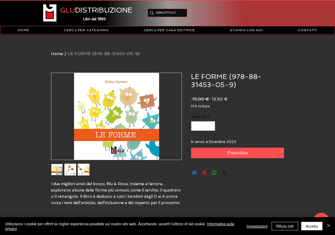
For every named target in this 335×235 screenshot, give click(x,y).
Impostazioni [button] (257, 226)
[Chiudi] (329, 226)
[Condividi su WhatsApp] (214, 173)
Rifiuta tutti (285, 226)
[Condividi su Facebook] (194, 173)
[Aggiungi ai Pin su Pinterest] (204, 173)
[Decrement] (195, 126)
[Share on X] (224, 173)
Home (57, 53)
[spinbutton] (203, 126)
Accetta (312, 226)
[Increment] (211, 126)
